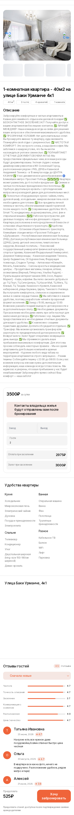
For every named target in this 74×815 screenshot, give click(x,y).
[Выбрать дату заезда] (23, 428)
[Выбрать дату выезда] (51, 428)
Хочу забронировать (54, 796)
